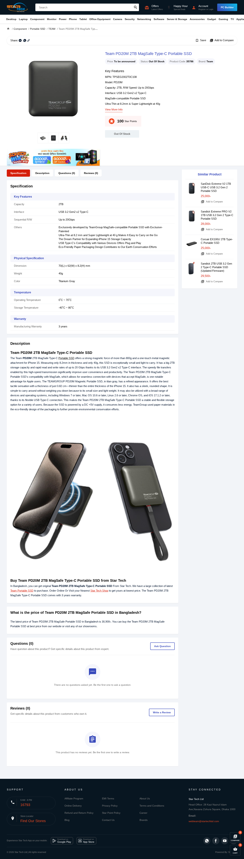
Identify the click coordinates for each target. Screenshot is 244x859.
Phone (73, 19)
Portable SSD (66, 358)
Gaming (223, 19)
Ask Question (162, 646)
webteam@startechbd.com (204, 821)
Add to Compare (222, 40)
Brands (144, 820)
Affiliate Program (73, 798)
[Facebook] (215, 840)
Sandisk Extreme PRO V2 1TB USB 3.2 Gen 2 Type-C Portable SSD (217, 215)
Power (62, 19)
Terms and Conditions (152, 805)
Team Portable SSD (21, 590)
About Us (145, 798)
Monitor (51, 19)
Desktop (11, 19)
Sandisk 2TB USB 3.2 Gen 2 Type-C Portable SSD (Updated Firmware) (216, 267)
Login (211, 9)
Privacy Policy (110, 805)
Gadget (211, 19)
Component (37, 19)
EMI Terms (108, 798)
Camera (117, 19)
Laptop (23, 19)
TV (232, 19)
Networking (144, 19)
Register (202, 9)
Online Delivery (73, 805)
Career (143, 812)
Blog (66, 820)
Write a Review (162, 712)
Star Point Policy (111, 812)
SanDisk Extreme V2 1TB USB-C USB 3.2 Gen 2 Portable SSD (216, 187)
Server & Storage (177, 19)
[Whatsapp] (206, 840)
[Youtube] (224, 840)
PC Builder (227, 7)
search (135, 7)
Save (200, 40)
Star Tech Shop (99, 590)
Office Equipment (100, 19)
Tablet (83, 19)
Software (159, 19)
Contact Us (108, 820)
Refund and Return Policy (78, 812)
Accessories (197, 19)
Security (130, 19)
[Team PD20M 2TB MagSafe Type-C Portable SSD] (53, 88)
